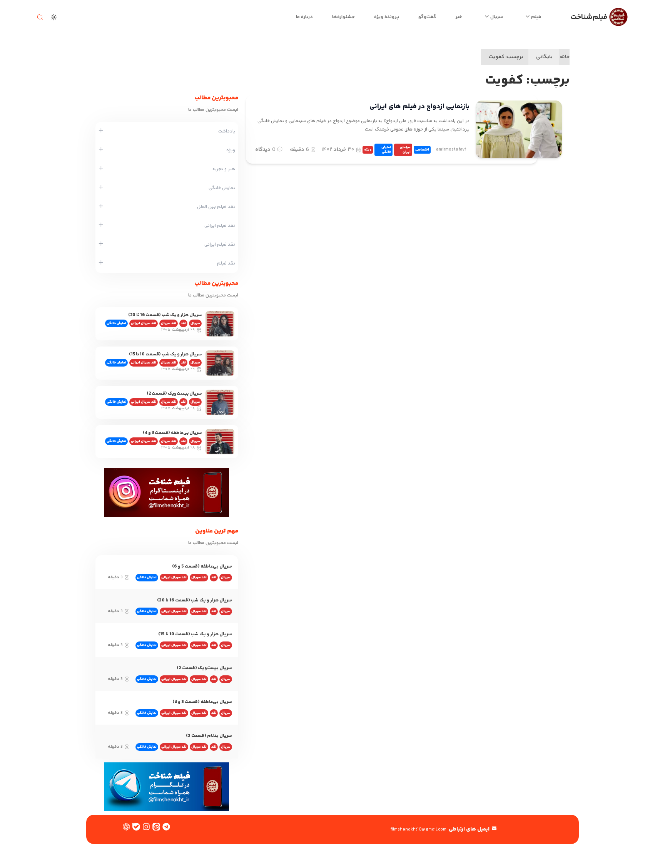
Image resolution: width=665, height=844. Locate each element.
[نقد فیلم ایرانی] (101, 226)
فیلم (536, 17)
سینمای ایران (405, 150)
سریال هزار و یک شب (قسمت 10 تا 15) (165, 354)
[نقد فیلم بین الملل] (101, 207)
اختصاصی (422, 149)
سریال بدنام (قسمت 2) (209, 736)
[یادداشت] (101, 131)
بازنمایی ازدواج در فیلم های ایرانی (419, 106)
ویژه (367, 149)
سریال (496, 17)
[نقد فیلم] (101, 263)
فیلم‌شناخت (589, 17)
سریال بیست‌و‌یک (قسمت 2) (174, 393)
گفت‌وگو (427, 17)
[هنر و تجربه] (101, 169)
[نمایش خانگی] (101, 188)
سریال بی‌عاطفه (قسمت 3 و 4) (172, 433)
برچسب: (506, 57)
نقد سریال (168, 323)
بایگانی (544, 57)
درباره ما (304, 17)
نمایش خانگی (386, 150)
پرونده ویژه (386, 17)
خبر (458, 17)
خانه (565, 57)
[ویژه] (101, 150)
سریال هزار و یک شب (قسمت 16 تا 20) (165, 315)
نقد (183, 323)
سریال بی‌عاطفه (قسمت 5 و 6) (202, 566)
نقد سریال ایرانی (143, 323)
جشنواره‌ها (343, 17)
